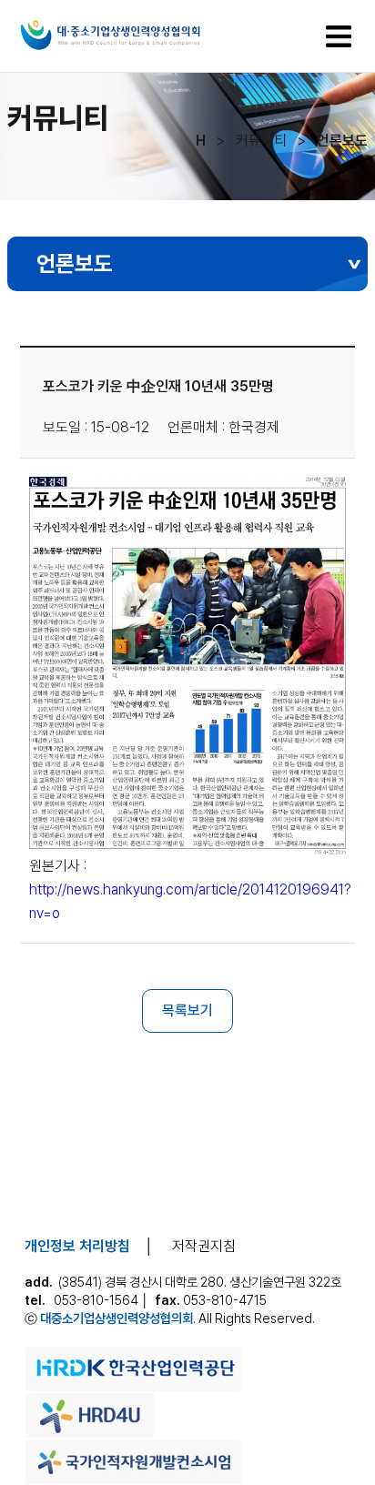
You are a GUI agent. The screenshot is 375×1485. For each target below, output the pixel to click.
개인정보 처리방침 (77, 1246)
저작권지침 (204, 1246)
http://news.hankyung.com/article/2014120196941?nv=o (190, 901)
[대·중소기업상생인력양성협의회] (149, 50)
